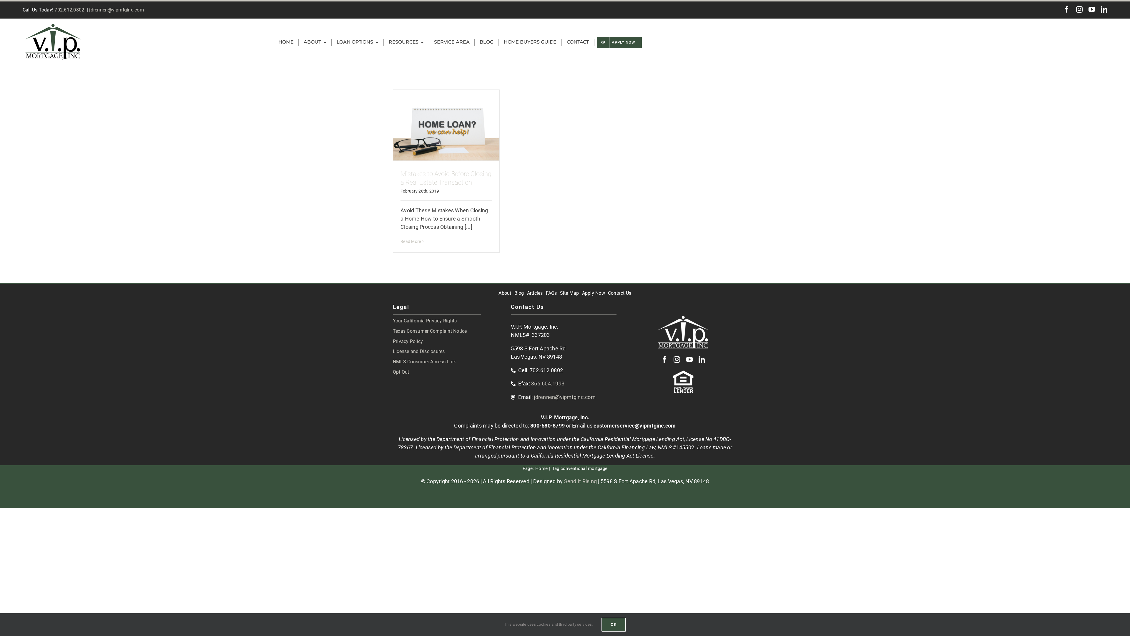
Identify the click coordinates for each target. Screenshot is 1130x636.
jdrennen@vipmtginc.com (116, 10)
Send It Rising (580, 481)
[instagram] (1079, 9)
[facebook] (1066, 9)
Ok (614, 624)
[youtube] (1092, 9)
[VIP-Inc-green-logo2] (53, 26)
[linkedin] (1104, 9)
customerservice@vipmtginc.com (635, 426)
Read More (411, 241)
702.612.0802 (69, 10)
